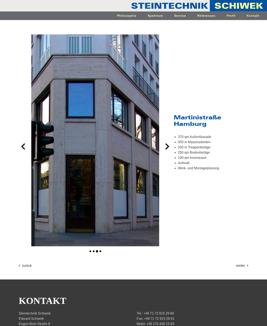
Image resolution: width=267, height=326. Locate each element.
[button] (23, 146)
